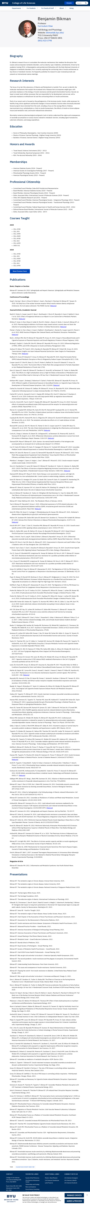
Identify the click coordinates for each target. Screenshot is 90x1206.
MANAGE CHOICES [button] (74, 1195)
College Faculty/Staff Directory (25, 1167)
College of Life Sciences (23, 3)
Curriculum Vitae (45, 26)
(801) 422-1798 (45, 40)
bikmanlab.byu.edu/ (55, 32)
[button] (87, 1195)
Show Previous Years (20, 271)
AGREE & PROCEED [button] (74, 1201)
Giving (72, 8)
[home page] (5, 3)
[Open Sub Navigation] (23, 8)
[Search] (85, 3)
